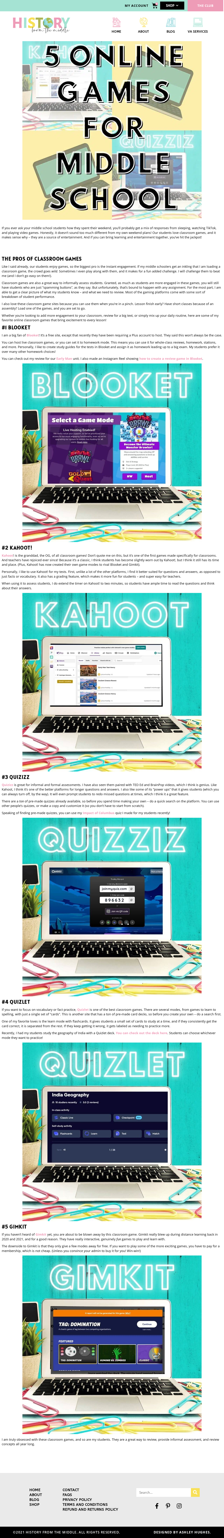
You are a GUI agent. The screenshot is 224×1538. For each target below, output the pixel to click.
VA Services (198, 31)
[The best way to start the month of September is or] (16, 1461)
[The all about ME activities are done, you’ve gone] (112, 1461)
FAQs (67, 1495)
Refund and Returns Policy (90, 1509)
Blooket (33, 335)
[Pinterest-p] (168, 1505)
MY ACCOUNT (136, 5)
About (143, 31)
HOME (116, 31)
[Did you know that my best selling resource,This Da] (144, 1461)
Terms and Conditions (85, 1504)
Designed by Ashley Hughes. (182, 1532)
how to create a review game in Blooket (170, 358)
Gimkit (41, 1234)
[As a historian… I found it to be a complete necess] (208, 1461)
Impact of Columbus (98, 813)
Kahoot (7, 555)
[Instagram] (179, 1505)
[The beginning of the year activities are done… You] (80, 1461)
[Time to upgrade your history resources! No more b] (48, 1461)
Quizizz (8, 785)
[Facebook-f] (156, 1505)
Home (35, 1490)
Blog (171, 31)
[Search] (195, 1492)
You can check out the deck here (141, 1033)
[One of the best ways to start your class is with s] (176, 1461)
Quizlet (83, 1009)
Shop (170, 5)
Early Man (64, 358)
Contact (71, 1490)
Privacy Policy (77, 1500)
